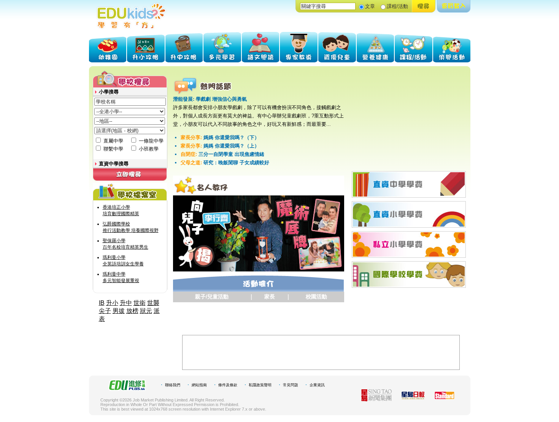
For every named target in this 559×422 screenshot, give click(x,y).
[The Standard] (444, 397)
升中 (126, 303)
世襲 (153, 303)
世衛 (139, 303)
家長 (269, 296)
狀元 (146, 311)
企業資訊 (317, 385)
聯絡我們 (172, 385)
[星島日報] (413, 397)
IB (102, 303)
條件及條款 (227, 385)
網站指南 (199, 385)
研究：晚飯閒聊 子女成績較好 (225, 162)
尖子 (105, 311)
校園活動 (316, 296)
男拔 (119, 311)
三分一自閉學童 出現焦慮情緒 (222, 154)
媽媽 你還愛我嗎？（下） (220, 137)
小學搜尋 (109, 92)
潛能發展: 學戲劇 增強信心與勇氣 (210, 99)
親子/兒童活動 (212, 296)
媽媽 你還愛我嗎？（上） (220, 146)
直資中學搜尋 (114, 164)
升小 (112, 303)
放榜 (132, 311)
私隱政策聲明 (260, 385)
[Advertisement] (409, 117)
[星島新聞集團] (376, 399)
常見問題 (290, 385)
